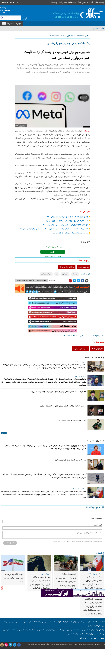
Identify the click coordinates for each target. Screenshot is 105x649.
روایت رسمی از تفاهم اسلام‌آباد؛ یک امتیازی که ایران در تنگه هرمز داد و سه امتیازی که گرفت (40, 582)
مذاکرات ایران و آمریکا (66, 267)
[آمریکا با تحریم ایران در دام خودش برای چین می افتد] (13, 563)
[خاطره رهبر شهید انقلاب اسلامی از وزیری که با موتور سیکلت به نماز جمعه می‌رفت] (96, 395)
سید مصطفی (48, 621)
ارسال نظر (10, 543)
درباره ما (94, 638)
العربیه (12, 2)
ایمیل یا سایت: (98, 525)
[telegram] (10, 645)
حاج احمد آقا (58, 621)
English (5, 2)
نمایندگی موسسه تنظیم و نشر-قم (35, 630)
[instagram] (2, 645)
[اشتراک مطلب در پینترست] (70, 281)
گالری (25, 621)
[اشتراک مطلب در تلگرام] (74, 281)
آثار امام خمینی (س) (85, 2)
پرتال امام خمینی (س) (88, 630)
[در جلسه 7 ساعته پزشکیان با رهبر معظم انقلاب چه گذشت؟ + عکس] (96, 410)
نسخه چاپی (71, 35)
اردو (18, 2)
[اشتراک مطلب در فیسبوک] (82, 281)
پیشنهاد (100, 553)
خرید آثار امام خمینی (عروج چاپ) (55, 630)
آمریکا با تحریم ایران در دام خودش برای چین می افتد (13, 578)
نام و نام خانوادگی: (96, 518)
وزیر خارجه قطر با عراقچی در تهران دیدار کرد (70, 460)
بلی (51, 252)
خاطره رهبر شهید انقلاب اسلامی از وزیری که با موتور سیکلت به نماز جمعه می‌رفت (58, 391)
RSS (102, 638)
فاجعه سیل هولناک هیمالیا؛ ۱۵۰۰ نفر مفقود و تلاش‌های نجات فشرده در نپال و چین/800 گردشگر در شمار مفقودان (66, 582)
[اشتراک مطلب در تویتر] (78, 281)
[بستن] (1, 588)
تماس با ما (83, 638)
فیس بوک (75, 274)
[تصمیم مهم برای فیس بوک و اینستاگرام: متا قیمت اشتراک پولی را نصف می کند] (52, 106)
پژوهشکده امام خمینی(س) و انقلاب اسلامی (92, 634)
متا (57, 274)
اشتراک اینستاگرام (46, 274)
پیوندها (54, 2)
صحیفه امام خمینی (94, 621)
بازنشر (95, 28)
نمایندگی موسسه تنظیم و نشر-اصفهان (13, 630)
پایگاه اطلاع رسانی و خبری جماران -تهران (68, 43)
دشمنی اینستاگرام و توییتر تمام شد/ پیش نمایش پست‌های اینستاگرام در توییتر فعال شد (54, 229)
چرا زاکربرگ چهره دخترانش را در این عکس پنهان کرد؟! (67, 216)
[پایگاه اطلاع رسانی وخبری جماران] (77, 13)
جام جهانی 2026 (83, 267)
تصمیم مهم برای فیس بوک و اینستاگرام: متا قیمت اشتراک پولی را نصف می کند (57, 55)
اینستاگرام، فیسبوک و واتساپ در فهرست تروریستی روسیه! (65, 220)
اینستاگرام (65, 274)
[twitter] (15, 645)
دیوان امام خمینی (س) (70, 621)
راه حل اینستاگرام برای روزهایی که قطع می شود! (69, 233)
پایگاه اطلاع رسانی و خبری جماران (74, 644)
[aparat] (6, 645)
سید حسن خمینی (17, 621)
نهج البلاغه (7, 621)
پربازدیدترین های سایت (94, 357)
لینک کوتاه (52, 280)
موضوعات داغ (84, 260)
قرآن (103, 625)
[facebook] (19, 645)
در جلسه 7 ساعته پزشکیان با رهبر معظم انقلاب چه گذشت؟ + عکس (63, 406)
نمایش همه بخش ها (14, 23)
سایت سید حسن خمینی (73, 630)
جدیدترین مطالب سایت (94, 440)
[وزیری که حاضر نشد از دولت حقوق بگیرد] (96, 424)
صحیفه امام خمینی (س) (67, 2)
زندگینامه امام (82, 621)
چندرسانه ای (99, 2)
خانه (102, 28)
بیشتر (3, 433)
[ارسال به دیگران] (87, 281)
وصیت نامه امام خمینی (36, 621)
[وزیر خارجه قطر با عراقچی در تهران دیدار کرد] (96, 464)
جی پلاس (86, 131)
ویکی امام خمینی (73, 634)
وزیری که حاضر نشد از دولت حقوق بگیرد (72, 420)
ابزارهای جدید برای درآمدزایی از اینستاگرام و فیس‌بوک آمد (65, 224)
